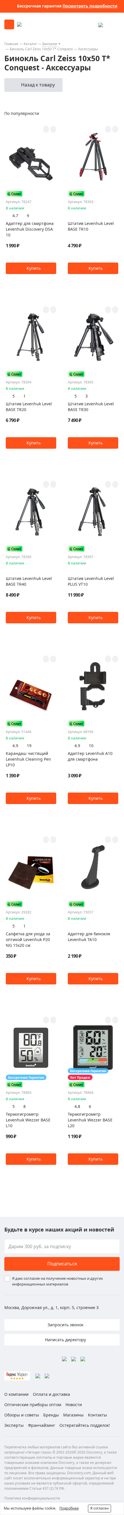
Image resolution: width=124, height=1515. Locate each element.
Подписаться (62, 1263)
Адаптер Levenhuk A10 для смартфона (90, 756)
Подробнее (69, 1508)
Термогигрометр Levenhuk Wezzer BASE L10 (28, 1119)
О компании (16, 1394)
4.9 (15, 745)
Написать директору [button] (65, 1339)
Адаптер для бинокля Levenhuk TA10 (89, 936)
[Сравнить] (53, 129)
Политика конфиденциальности (32, 1498)
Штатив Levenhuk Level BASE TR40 (29, 581)
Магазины (73, 1415)
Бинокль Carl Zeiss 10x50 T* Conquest (41, 49)
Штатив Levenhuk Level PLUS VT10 (91, 581)
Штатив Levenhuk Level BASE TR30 (91, 406)
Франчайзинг (41, 1425)
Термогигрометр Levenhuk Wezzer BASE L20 (90, 1119)
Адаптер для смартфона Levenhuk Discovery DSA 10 (30, 229)
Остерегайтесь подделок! (84, 1425)
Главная (11, 43)
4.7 (15, 215)
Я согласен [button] (99, 1508)
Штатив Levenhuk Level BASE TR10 (91, 226)
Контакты (97, 1415)
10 (91, 745)
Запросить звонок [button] (64, 1324)
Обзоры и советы (21, 1415)
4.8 (77, 1106)
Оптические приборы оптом (32, 1404)
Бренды (51, 1415)
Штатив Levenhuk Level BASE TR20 (29, 406)
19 (29, 745)
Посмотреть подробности (90, 6)
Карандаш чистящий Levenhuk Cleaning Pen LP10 (28, 759)
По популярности (21, 113)
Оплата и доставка (51, 1394)
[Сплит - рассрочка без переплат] (14, 193)
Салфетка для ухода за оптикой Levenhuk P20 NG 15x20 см (28, 939)
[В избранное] (46, 129)
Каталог (30, 43)
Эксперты (14, 1425)
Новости (73, 1404)
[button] (31, 268)
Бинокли (49, 43)
